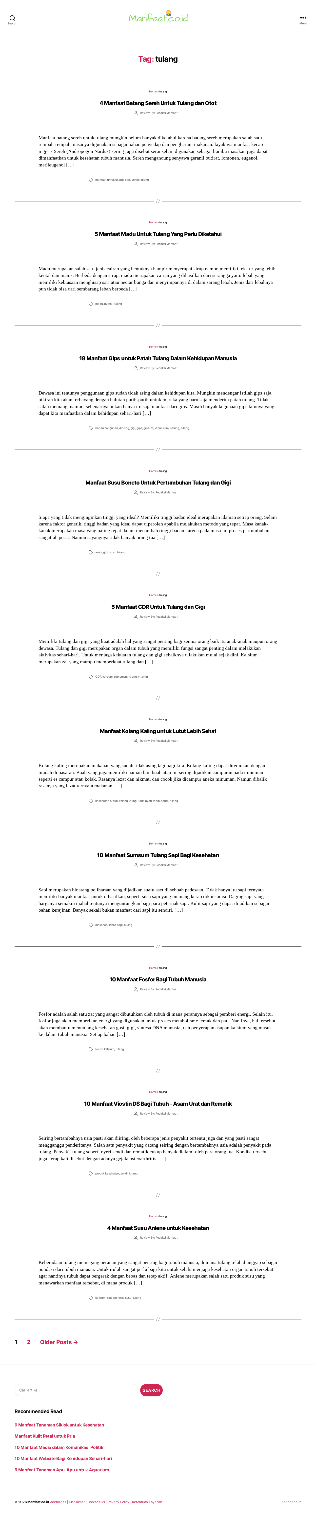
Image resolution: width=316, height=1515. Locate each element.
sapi (119, 925)
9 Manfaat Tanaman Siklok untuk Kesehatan (59, 1424)
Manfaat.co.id (38, 1502)
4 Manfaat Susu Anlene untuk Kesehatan (158, 1228)
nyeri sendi (152, 801)
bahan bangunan (106, 428)
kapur (158, 428)
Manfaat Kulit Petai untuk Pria (45, 1436)
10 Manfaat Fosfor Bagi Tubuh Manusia (158, 979)
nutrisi (108, 304)
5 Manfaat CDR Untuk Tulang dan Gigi (158, 606)
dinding (124, 428)
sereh (135, 179)
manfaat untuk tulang (109, 179)
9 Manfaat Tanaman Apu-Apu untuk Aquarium (62, 1469)
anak (98, 552)
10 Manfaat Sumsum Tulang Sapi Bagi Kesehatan (158, 855)
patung (174, 428)
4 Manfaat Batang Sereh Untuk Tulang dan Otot (157, 103)
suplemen (120, 676)
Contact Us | (97, 1502)
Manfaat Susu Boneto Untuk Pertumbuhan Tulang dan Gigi (158, 482)
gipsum (148, 428)
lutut (141, 801)
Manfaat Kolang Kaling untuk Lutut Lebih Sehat (158, 731)
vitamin (143, 676)
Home (153, 91)
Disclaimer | (78, 1502)
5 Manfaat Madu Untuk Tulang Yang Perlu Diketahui (158, 234)
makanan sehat (105, 925)
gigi (133, 428)
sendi (164, 801)
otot (127, 179)
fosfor (99, 1049)
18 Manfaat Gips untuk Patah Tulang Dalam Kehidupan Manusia (158, 358)
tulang (144, 179)
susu (112, 552)
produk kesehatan (107, 1173)
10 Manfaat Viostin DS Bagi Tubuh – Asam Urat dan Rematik (158, 1103)
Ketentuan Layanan (147, 1502)
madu (99, 304)
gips (139, 428)
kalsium (107, 676)
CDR (98, 676)
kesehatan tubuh (106, 801)
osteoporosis (115, 1297)
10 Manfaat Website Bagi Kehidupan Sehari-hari (63, 1458)
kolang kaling (127, 801)
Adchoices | (59, 1502)
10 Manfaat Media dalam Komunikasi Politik (59, 1447)
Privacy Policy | (120, 1502)
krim (165, 428)
